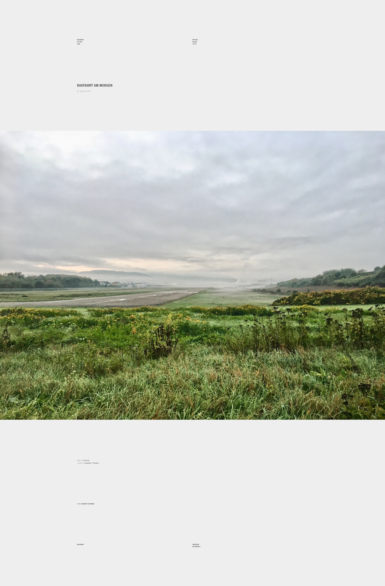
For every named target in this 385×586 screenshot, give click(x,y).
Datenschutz (196, 546)
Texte (194, 44)
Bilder (194, 42)
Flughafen (88, 463)
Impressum (195, 544)
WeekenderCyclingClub (80, 42)
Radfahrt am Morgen (95, 85)
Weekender (80, 544)
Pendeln (96, 463)
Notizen (195, 39)
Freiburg (86, 460)
